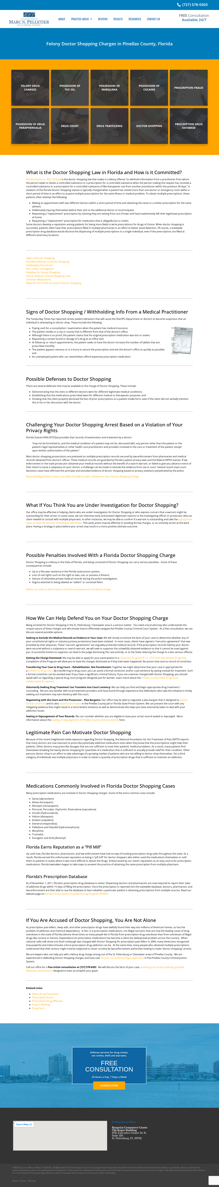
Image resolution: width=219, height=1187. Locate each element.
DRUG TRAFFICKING (109, 126)
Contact (23, 1181)
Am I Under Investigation (40, 268)
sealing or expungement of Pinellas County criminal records (85, 720)
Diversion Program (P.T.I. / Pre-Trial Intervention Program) (153, 658)
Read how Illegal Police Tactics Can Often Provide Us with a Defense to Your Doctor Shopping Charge (82, 476)
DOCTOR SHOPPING (149, 126)
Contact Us (153, 19)
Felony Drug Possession (45, 994)
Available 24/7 (194, 19)
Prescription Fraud (42, 997)
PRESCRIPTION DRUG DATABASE (189, 126)
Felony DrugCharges (30, 87)
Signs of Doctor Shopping (40, 258)
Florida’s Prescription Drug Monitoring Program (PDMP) (76, 893)
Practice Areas (80, 19)
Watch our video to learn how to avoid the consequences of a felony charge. (68, 589)
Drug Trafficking (41, 1004)
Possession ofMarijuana (109, 87)
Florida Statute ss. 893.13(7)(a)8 (43, 179)
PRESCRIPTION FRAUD (188, 88)
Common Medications (38, 279)
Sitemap (32, 1181)
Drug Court (38, 1008)
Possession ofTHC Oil (70, 87)
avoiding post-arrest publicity (156, 967)
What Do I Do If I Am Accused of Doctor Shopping (53, 283)
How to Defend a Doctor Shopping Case (48, 276)
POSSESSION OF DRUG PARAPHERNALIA (30, 126)
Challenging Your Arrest (39, 265)
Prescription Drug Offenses (47, 1001)
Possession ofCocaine (149, 87)
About (61, 19)
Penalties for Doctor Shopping (43, 272)
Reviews (103, 19)
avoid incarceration (70, 703)
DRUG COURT (70, 126)
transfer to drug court (40, 670)
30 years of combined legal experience (122, 958)
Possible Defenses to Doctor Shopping (47, 261)
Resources (135, 19)
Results (118, 19)
